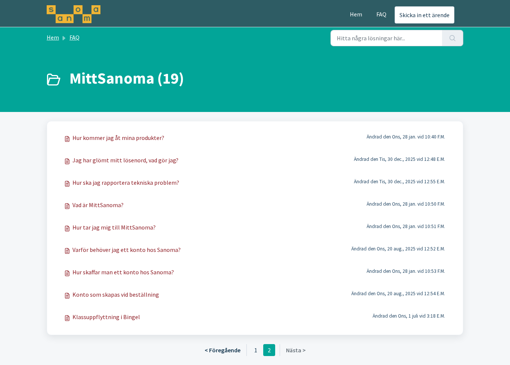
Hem (356, 14)
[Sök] (452, 38)
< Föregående (222, 350)
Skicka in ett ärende (424, 15)
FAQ (381, 14)
